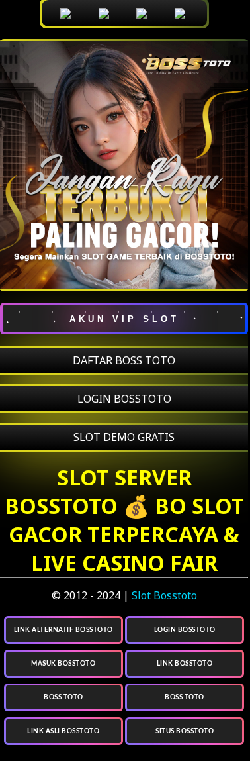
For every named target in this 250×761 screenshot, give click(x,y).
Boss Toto (63, 697)
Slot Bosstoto (164, 595)
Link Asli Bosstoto (63, 731)
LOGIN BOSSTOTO (124, 398)
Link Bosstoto (185, 663)
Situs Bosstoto (184, 731)
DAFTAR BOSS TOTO (124, 360)
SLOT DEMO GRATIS (124, 437)
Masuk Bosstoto (63, 663)
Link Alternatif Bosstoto (63, 630)
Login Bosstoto (185, 630)
